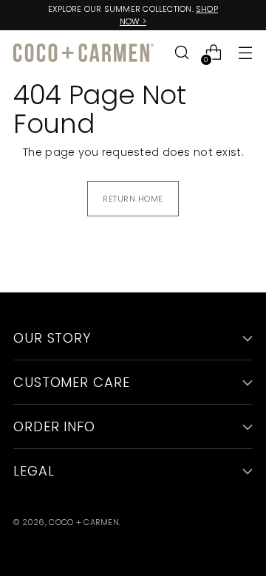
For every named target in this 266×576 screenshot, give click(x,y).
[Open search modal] (181, 53)
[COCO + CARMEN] (83, 53)
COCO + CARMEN (84, 522)
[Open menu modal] (245, 53)
